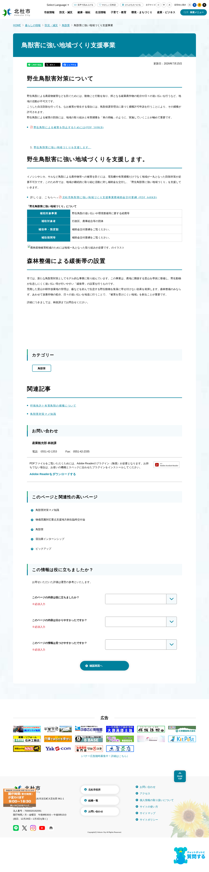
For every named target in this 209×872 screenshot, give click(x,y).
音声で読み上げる (85, 5)
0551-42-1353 (49, 451)
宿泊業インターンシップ (50, 539)
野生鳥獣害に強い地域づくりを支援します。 (62, 147)
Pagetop (180, 777)
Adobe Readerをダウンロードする (53, 474)
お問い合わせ (95, 811)
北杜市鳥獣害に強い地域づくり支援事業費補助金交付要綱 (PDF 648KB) (109, 197)
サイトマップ (147, 813)
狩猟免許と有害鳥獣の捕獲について (53, 405)
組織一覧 (93, 800)
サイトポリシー (149, 819)
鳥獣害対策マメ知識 (43, 414)
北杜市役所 (94, 789)
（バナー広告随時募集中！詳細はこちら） (104, 756)
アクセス (145, 793)
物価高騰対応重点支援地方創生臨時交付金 (60, 519)
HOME (17, 25)
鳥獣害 (66, 25)
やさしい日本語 (109, 5)
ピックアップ (43, 548)
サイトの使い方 (149, 806)
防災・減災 (51, 25)
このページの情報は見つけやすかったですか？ (59, 643)
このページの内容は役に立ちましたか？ (55, 597)
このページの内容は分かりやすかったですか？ (59, 620)
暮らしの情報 (33, 25)
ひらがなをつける (133, 5)
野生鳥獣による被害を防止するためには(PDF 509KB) (69, 127)
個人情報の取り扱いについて (157, 800)
